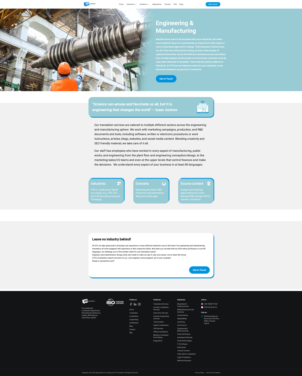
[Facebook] (130, 304)
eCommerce (182, 325)
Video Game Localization (186, 354)
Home (121, 4)
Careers (168, 4)
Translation (133, 313)
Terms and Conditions (213, 373)
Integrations (157, 4)
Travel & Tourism (183, 351)
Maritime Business (184, 360)
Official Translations (160, 332)
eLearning (181, 322)
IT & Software (182, 344)
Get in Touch (166, 78)
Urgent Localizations (161, 325)
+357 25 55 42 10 (210, 307)
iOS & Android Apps (184, 341)
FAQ (175, 4)
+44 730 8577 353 (210, 304)
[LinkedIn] (135, 304)
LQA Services (158, 328)
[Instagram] (139, 304)
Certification (133, 323)
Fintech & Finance (183, 334)
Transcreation (158, 322)
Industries (130, 4)
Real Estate (181, 347)
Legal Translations (184, 357)
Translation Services (160, 304)
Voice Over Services (160, 313)
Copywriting (133, 319)
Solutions (143, 4)
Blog (181, 4)
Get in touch (213, 4)
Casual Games (182, 315)
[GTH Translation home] (89, 4)
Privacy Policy (199, 373)
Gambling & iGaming (184, 337)
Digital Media (182, 319)
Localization (133, 316)
